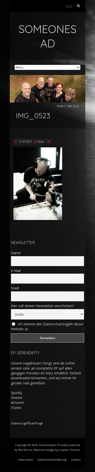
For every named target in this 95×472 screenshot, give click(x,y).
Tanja (41, 141)
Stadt (15, 288)
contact (76, 459)
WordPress (25, 450)
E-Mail (16, 270)
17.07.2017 (25, 141)
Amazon (17, 402)
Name (16, 253)
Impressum (25, 459)
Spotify (16, 392)
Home (60, 106)
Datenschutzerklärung (52, 459)
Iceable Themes (69, 450)
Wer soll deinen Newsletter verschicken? (42, 305)
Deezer (16, 397)
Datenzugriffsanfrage (27, 423)
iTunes (16, 407)
